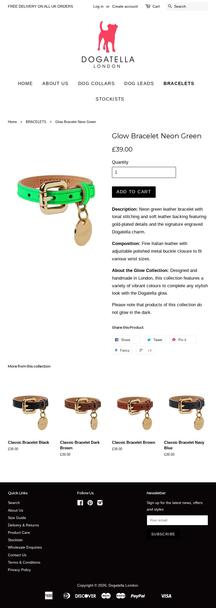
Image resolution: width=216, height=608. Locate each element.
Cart (156, 6)
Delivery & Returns (23, 525)
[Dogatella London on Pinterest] (90, 504)
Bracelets (179, 83)
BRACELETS (36, 122)
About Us (15, 510)
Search (14, 503)
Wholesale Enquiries (25, 547)
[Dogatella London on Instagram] (100, 504)
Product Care (19, 532)
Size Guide (17, 518)
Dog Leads (139, 83)
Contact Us (17, 555)
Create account (125, 6)
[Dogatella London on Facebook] (80, 504)
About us (55, 83)
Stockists (110, 99)
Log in (98, 6)
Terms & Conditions (24, 562)
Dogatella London (123, 585)
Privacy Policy (19, 570)
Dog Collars (96, 83)
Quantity (120, 162)
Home (25, 83)
